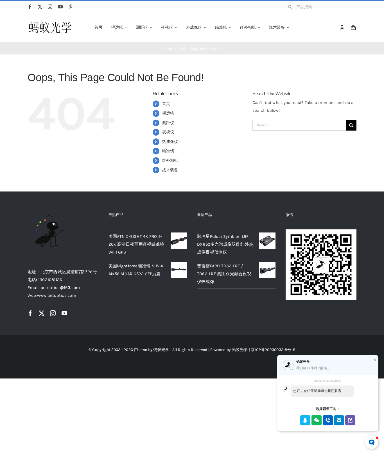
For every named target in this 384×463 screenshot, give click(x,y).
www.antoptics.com (56, 295)
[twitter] (40, 6)
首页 (166, 103)
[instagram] (50, 6)
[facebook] (30, 6)
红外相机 (170, 160)
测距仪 (168, 122)
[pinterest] (70, 6)
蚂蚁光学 (161, 349)
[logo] (50, 21)
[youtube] (60, 6)
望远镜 (168, 113)
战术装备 (170, 170)
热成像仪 (170, 141)
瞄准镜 (168, 151)
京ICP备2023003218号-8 (273, 349)
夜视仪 (168, 132)
